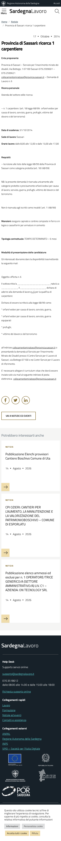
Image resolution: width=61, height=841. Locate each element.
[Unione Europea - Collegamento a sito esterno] (15, 759)
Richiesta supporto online (16, 691)
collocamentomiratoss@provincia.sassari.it (22, 77)
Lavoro (28, 11)
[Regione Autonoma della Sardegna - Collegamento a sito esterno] (15, 775)
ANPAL (6, 734)
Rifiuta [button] (35, 833)
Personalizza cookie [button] (33, 826)
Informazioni (12, 826)
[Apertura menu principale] (5, 10)
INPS (5, 744)
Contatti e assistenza (14, 720)
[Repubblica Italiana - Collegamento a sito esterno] (45, 759)
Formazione (8, 710)
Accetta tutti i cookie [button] (17, 833)
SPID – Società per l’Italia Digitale (21, 749)
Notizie (14, 22)
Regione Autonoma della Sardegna (23, 3)
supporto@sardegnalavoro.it (18, 674)
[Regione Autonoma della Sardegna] (3, 3)
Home (4, 22)
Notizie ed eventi (11, 715)
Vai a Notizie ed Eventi (18, 416)
